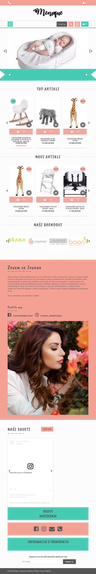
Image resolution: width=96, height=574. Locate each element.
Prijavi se (69, 561)
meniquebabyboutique (22, 315)
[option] (48, 51)
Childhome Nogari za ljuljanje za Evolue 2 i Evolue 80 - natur (21, 139)
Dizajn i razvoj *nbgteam (43, 571)
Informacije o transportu (48, 541)
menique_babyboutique (51, 315)
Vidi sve (47, 429)
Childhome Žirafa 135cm (75, 140)
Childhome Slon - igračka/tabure (48, 140)
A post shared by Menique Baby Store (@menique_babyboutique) (34, 503)
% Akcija (62, 24)
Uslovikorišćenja (48, 513)
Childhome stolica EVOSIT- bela (48, 207)
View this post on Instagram (21, 473)
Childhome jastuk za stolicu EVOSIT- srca (74, 207)
